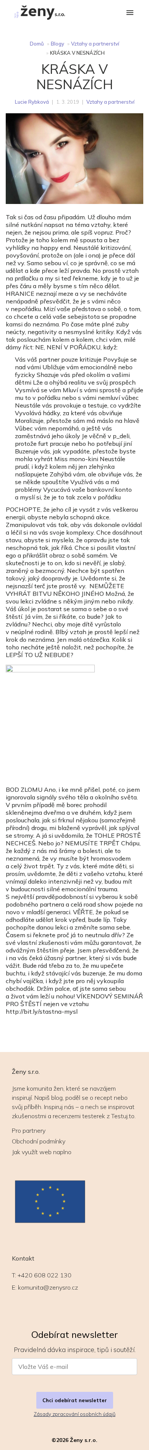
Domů (37, 44)
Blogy (57, 44)
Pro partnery (28, 1130)
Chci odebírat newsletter (74, 1400)
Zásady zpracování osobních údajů (74, 1414)
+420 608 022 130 (44, 1275)
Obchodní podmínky (38, 1141)
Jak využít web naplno (41, 1152)
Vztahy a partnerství (95, 44)
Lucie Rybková (32, 102)
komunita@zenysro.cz (48, 1287)
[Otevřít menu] (130, 13)
